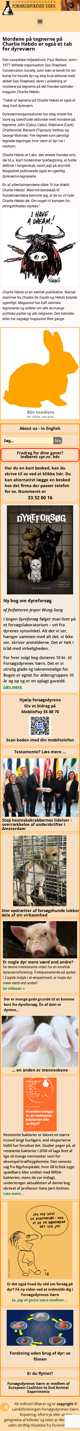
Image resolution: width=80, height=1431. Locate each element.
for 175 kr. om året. (40, 417)
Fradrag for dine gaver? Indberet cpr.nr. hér (40, 454)
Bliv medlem (40, 412)
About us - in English (40, 428)
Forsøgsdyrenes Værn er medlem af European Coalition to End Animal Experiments (38, 1387)
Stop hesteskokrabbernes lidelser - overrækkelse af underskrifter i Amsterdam (37, 824)
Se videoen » (14, 988)
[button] (40, 21)
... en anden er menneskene (40, 1070)
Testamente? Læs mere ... (40, 751)
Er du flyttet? (40, 1373)
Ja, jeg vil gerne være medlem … (40, 1300)
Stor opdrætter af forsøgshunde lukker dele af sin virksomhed (40, 912)
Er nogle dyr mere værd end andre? (38, 962)
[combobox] (28, 440)
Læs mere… (13, 1193)
